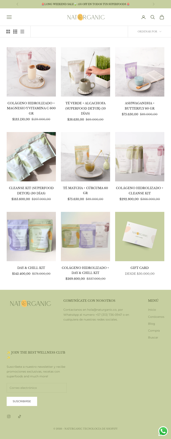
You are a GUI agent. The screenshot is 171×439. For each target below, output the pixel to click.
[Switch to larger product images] (8, 31)
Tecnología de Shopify (100, 428)
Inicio (152, 310)
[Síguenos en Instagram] (9, 416)
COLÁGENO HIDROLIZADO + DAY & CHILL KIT (85, 270)
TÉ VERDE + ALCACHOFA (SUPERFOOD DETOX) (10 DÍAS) (85, 108)
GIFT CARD (140, 268)
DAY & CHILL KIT (31, 268)
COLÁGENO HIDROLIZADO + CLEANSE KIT (139, 190)
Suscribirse (22, 401)
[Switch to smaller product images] (15, 31)
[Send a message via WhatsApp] (163, 431)
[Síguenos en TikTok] (20, 416)
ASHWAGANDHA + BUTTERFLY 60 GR (140, 105)
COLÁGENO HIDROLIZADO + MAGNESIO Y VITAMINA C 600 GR (31, 108)
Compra (154, 330)
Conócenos (156, 317)
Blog (151, 324)
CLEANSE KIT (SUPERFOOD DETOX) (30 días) (31, 190)
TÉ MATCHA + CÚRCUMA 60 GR (85, 190)
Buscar (153, 337)
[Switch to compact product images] (22, 31)
